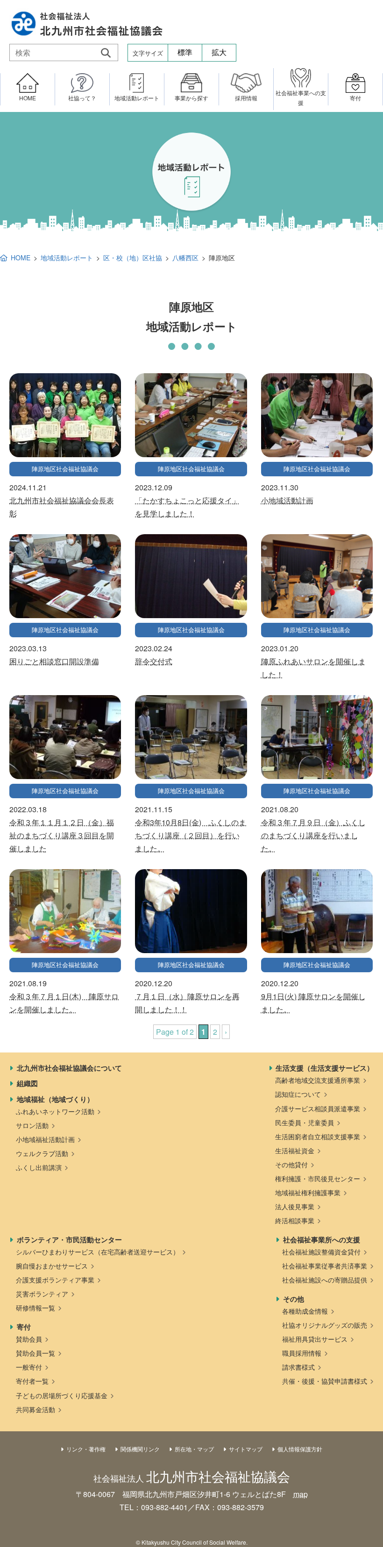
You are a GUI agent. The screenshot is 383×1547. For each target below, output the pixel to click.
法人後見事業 (294, 1206)
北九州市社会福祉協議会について (69, 1068)
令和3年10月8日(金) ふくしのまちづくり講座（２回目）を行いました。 (190, 835)
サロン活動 (32, 1125)
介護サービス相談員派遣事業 (317, 1108)
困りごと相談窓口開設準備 (54, 661)
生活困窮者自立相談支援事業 (317, 1136)
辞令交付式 (153, 661)
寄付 (24, 1327)
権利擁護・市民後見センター (317, 1178)
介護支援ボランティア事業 (55, 1279)
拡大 (219, 52)
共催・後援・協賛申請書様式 (324, 1381)
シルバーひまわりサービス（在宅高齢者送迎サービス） (97, 1251)
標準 (184, 52)
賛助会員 (29, 1339)
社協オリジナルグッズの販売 (324, 1325)
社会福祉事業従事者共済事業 (324, 1265)
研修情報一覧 (35, 1307)
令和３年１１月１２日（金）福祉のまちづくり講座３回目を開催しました (61, 835)
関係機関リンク (140, 1449)
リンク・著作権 (86, 1449)
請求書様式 (298, 1367)
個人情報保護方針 (299, 1449)
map (300, 1494)
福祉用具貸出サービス (315, 1339)
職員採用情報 (301, 1353)
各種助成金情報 (305, 1311)
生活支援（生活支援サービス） (325, 1068)
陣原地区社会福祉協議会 (65, 468)
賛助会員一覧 (35, 1353)
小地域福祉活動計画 (45, 1139)
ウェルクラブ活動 (42, 1153)
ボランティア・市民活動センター (69, 1239)
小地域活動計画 (287, 500)
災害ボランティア (42, 1293)
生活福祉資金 (294, 1150)
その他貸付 (291, 1164)
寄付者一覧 (32, 1381)
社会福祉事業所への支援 (321, 1239)
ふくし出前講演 (39, 1167)
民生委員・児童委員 (304, 1122)
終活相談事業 (294, 1220)
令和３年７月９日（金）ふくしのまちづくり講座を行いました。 (313, 835)
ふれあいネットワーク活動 (55, 1111)
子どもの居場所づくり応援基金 (61, 1395)
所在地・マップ (194, 1449)
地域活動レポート (67, 257)
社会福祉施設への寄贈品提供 (324, 1279)
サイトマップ (245, 1449)
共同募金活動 (35, 1409)
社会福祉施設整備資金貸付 (321, 1251)
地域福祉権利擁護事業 (307, 1192)
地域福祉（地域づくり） (55, 1099)
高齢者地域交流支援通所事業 (317, 1080)
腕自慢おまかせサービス (52, 1265)
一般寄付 (29, 1367)
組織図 (27, 1083)
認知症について (298, 1094)
